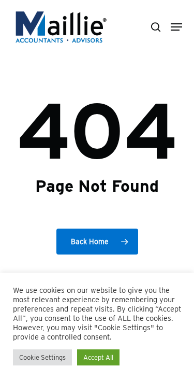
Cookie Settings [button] (42, 357)
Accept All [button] (98, 357)
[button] (176, 27)
